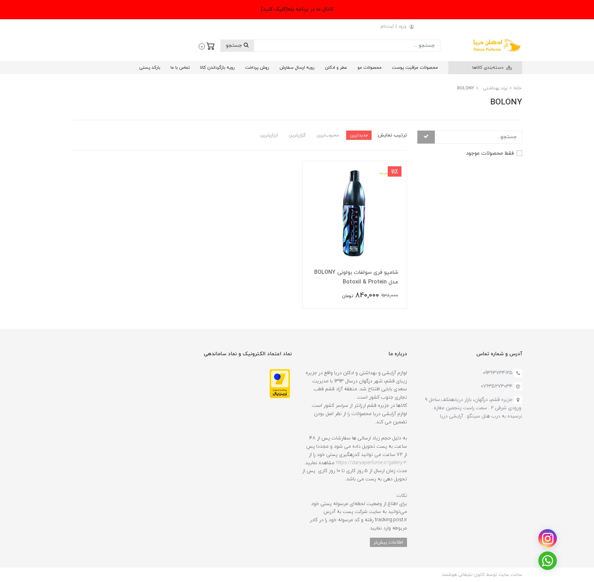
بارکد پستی (149, 68)
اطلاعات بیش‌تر (388, 542)
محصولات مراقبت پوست (415, 68)
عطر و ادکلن (336, 68)
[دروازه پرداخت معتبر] (280, 383)
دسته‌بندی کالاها (488, 68)
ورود (402, 26)
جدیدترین (359, 135)
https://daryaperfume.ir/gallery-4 (371, 463)
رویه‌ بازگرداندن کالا (217, 68)
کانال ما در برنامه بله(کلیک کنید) (297, 9)
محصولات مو (370, 68)
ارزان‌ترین (269, 135)
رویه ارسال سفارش (297, 68)
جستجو (235, 45)
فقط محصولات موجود (490, 153)
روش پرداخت (257, 68)
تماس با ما (180, 68)
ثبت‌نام (387, 26)
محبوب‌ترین (328, 135)
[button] (206, 46)
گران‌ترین (297, 135)
